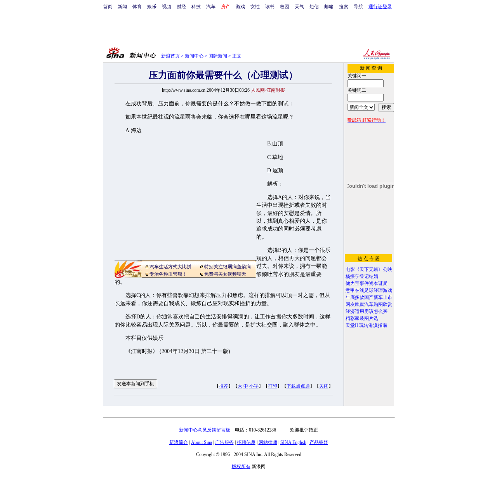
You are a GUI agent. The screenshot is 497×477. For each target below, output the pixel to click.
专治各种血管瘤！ (168, 274)
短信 (314, 6)
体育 (137, 6)
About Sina (201, 442)
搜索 (343, 6)
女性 (255, 6)
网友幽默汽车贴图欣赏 (369, 304)
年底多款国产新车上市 (369, 297)
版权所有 (241, 466)
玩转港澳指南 (373, 325)
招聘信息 (246, 442)
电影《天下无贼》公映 (369, 269)
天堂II (352, 325)
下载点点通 (298, 386)
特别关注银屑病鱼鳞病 (227, 266)
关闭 (323, 386)
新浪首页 (170, 56)
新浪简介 (178, 442)
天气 (299, 6)
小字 (254, 386)
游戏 (240, 6)
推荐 (223, 386)
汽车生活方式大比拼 (170, 266)
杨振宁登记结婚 (362, 276)
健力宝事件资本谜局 (367, 283)
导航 (358, 6)
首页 (107, 6)
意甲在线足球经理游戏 (369, 290)
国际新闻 (218, 56)
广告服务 (224, 442)
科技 (196, 6)
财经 (181, 6)
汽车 (210, 6)
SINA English (293, 442)
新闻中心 (194, 56)
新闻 (122, 6)
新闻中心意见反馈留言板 (204, 430)
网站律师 (268, 442)
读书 (270, 6)
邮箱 (329, 6)
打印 (272, 386)
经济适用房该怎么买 (367, 311)
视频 (166, 6)
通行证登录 (380, 6)
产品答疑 (318, 442)
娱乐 (151, 6)
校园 (284, 6)
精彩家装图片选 (362, 318)
